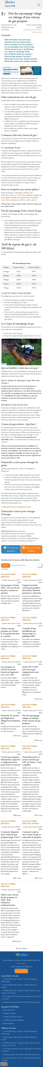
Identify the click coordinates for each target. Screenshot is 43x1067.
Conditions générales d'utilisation (13, 1020)
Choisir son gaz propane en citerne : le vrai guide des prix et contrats (10, 632)
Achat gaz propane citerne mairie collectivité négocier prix (21, 1002)
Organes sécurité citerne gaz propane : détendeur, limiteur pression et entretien (31, 589)
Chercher (5, 565)
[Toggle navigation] (39, 5)
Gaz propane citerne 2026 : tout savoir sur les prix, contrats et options (10, 589)
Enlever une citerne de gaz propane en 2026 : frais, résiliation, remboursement (9, 899)
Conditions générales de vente (12, 1017)
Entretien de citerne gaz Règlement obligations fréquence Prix (10, 719)
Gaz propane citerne (29, 30)
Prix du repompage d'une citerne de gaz (19, 47)
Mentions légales (8, 1023)
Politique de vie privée (10, 1013)
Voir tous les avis (21, 971)
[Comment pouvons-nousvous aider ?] (4, 1064)
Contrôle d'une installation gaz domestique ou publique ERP (29, 632)
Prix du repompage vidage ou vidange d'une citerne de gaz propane (31, 719)
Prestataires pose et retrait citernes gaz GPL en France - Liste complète (32, 760)
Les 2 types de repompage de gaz (17, 52)
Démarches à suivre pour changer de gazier (20, 59)
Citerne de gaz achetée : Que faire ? (17, 56)
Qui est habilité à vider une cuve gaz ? (18, 54)
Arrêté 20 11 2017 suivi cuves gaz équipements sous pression (30, 670)
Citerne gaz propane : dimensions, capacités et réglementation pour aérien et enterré (10, 760)
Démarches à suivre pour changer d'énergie (20, 61)
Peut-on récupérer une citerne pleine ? (18, 44)
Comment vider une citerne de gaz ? (18, 42)
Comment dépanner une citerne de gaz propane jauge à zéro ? (10, 834)
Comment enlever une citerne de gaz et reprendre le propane (31, 834)
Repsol (35, 824)
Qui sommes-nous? (9, 1010)
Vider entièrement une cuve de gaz (17, 40)
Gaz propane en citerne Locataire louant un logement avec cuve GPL (10, 670)
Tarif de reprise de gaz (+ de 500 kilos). (19, 49)
